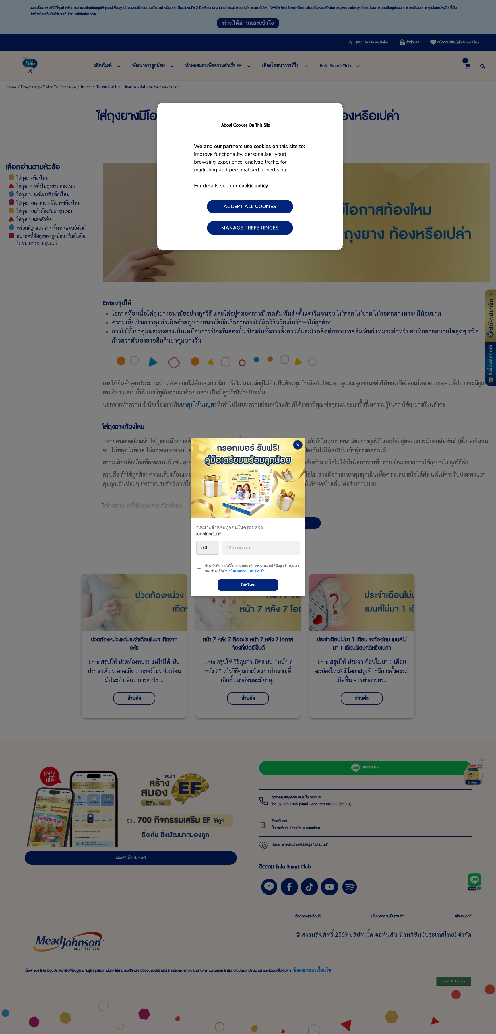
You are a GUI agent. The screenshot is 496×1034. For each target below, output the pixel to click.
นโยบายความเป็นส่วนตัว (246, 571)
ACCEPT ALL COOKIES (250, 206)
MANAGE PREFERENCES (249, 228)
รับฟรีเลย (248, 584)
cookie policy (253, 185)
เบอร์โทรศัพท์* (208, 535)
